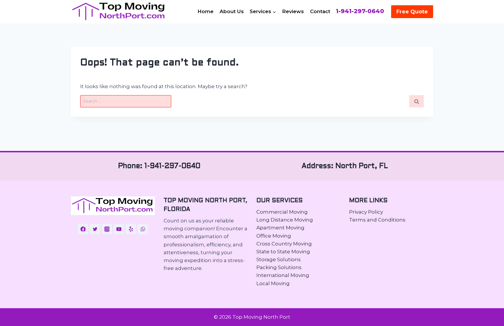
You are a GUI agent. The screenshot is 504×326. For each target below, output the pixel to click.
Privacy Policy (366, 212)
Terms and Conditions (377, 220)
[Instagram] (107, 229)
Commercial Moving (282, 212)
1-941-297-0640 (360, 11)
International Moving (282, 275)
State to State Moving (283, 251)
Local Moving (273, 283)
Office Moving (273, 236)
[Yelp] (131, 229)
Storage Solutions (278, 259)
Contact (320, 11)
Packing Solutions (279, 267)
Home (205, 11)
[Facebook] (83, 229)
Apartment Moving (280, 228)
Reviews (293, 11)
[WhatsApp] (143, 229)
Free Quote (412, 11)
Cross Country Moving (284, 244)
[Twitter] (95, 229)
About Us (232, 11)
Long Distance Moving (284, 220)
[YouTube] (119, 229)
